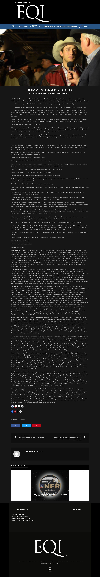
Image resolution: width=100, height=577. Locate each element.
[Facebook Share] (12, 406)
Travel (86, 26)
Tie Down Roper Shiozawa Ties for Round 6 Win (31, 438)
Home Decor (31, 561)
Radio (68, 561)
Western (59, 93)
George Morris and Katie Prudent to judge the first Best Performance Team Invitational (67, 439)
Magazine (21, 561)
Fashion (74, 26)
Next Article (77, 436)
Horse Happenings (51, 93)
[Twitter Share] (19, 406)
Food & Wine (81, 26)
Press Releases (78, 561)
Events (19, 26)
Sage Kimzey (14, 419)
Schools (66, 26)
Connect (60, 561)
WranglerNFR (21, 419)
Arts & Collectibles (37, 26)
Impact (46, 26)
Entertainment (56, 26)
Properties (43, 561)
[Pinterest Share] (15, 406)
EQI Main (13, 26)
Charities (27, 26)
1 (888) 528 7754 (19, 514)
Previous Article (24, 436)
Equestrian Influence (22, 2)
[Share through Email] (22, 406)
